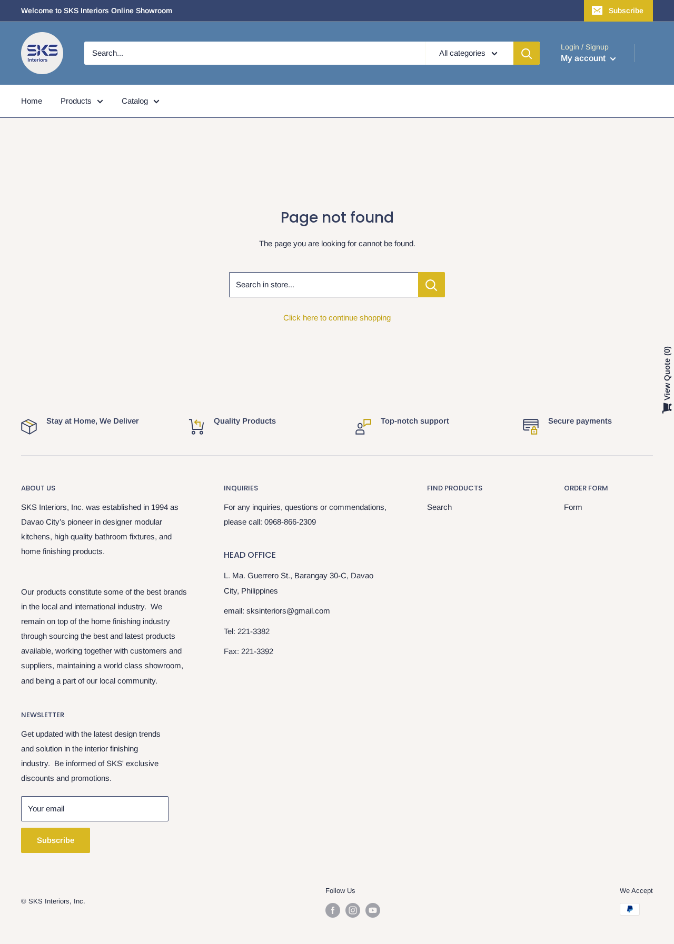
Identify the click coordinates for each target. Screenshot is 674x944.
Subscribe (626, 10)
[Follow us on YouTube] (372, 910)
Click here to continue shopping (337, 317)
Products (76, 100)
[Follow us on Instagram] (352, 910)
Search (439, 507)
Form (573, 507)
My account (584, 58)
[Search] (526, 53)
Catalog (135, 100)
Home (31, 100)
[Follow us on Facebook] (332, 910)
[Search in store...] (431, 284)
